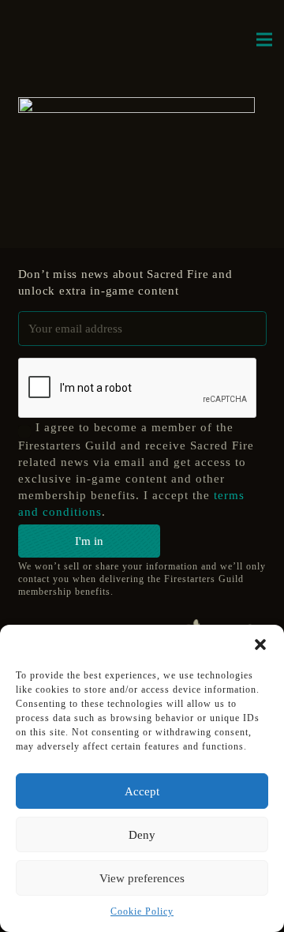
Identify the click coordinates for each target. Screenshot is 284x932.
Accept (142, 791)
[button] (260, 644)
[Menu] (264, 39)
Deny (142, 835)
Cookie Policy (142, 911)
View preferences (142, 878)
